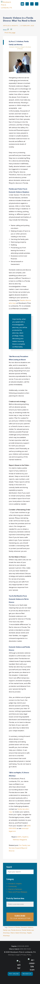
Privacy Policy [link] (26, 955)
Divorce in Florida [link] (14, 927)
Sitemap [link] (11, 955)
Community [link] (12, 886)
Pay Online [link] (14, 974)
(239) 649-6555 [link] (23, 946)
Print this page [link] (9, 33)
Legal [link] (18, 955)
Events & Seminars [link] (15, 889)
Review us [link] (27, 974)
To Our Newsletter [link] (20, 917)
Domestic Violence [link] (27, 927)
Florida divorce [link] (16, 930)
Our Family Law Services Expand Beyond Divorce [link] (19, 848)
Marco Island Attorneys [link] (18, 933)
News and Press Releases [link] (17, 892)
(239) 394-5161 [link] (25, 949)
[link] (7, 5)
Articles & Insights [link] (10, 25)
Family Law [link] (6, 930)
